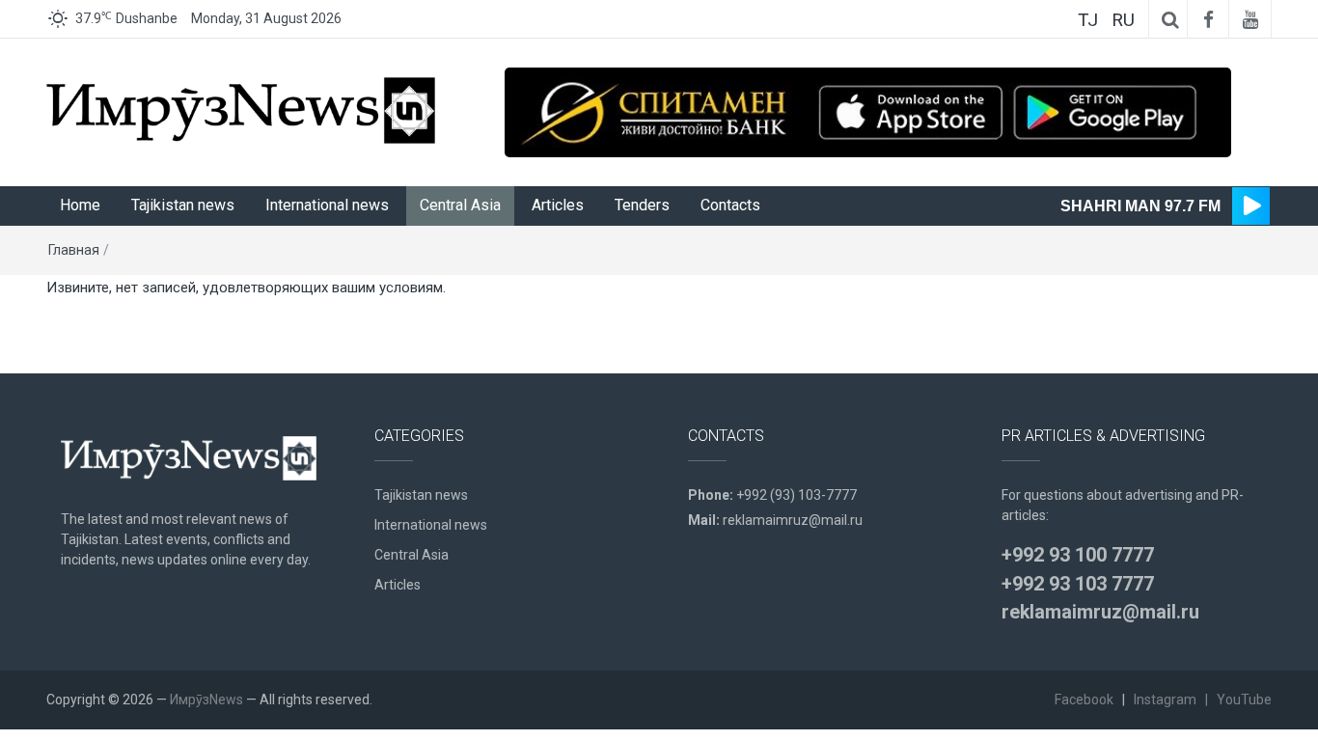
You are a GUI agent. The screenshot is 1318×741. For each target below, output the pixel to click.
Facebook (1084, 699)
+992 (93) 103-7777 (796, 495)
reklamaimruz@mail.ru (793, 520)
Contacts (730, 205)
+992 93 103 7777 (1078, 583)
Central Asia (460, 205)
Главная (73, 250)
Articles (558, 205)
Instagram (1165, 699)
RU (1123, 20)
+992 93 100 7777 (1078, 554)
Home (80, 205)
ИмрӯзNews (206, 699)
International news (327, 205)
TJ (1088, 20)
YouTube (1244, 699)
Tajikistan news (182, 205)
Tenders (642, 205)
